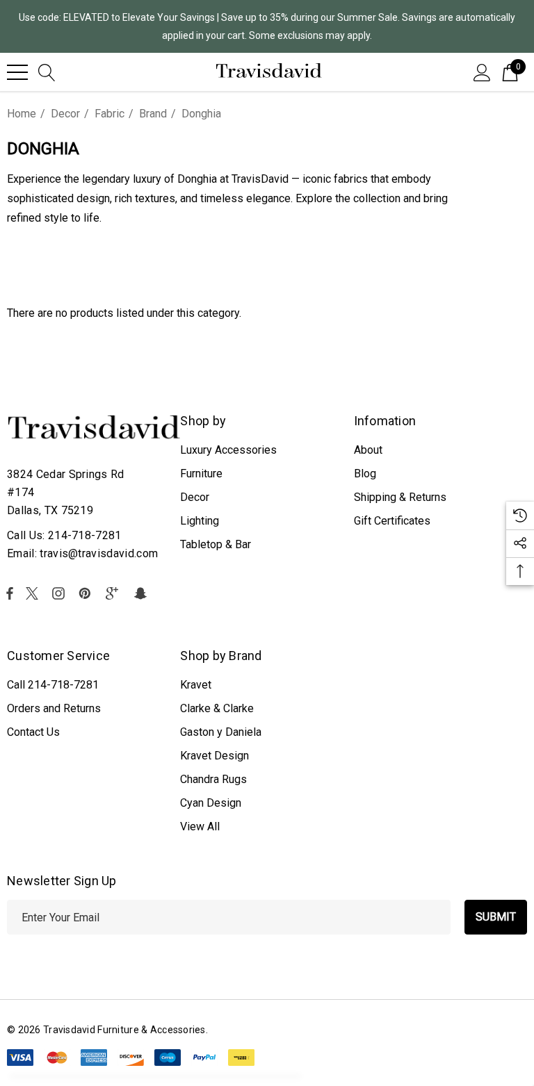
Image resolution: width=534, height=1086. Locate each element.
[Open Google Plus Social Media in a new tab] (114, 593)
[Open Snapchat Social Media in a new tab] (142, 593)
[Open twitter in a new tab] (34, 593)
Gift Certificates (392, 520)
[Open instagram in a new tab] (60, 593)
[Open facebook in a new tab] (9, 593)
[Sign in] (482, 72)
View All (200, 826)
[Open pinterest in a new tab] (87, 593)
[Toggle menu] (17, 72)
